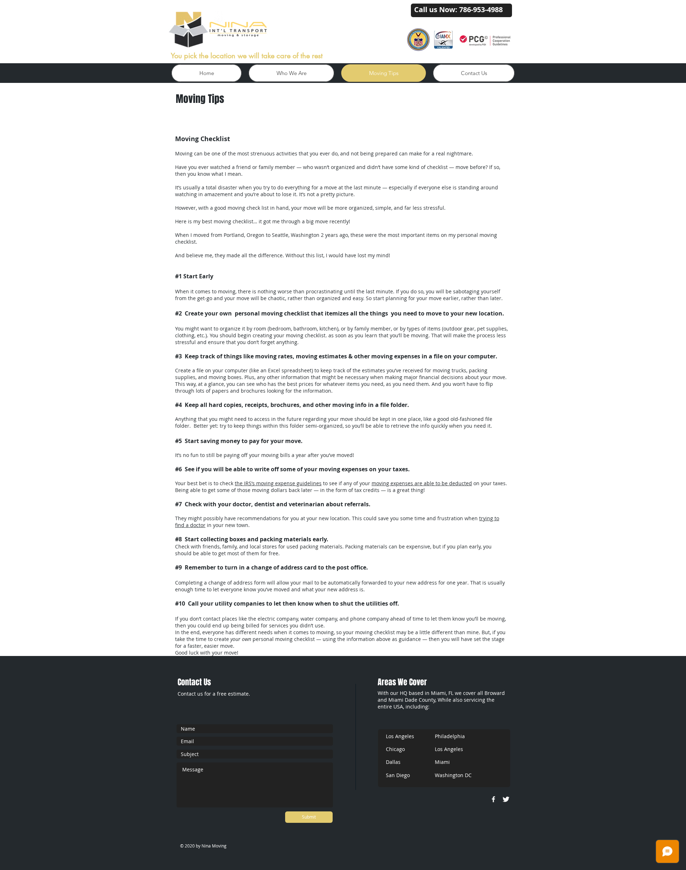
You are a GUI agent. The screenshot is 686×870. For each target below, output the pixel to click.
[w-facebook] (493, 799)
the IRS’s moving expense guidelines (278, 483)
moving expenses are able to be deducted (422, 483)
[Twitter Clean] (506, 799)
